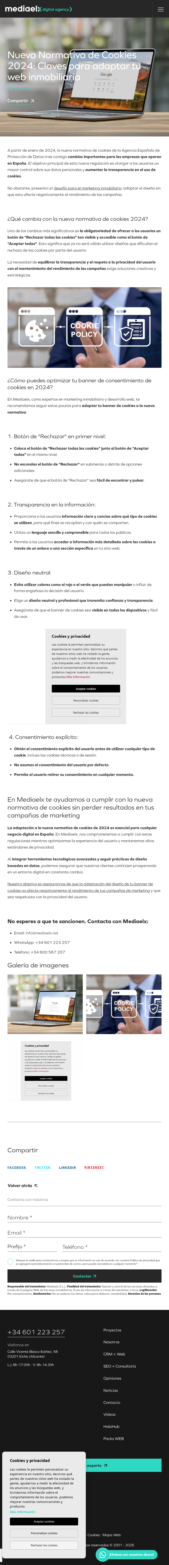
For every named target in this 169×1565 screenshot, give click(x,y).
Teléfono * (69, 1240)
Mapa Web (112, 1535)
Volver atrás (20, 1185)
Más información (22, 1512)
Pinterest (94, 1167)
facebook (16, 1167)
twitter (43, 1167)
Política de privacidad (142, 1260)
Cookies (94, 1535)
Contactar (82, 1276)
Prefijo (12, 1240)
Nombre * (14, 1211)
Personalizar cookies (44, 1533)
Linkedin (67, 1167)
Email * (12, 1226)
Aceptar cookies (44, 1521)
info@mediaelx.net (42, 933)
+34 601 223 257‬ (36, 1332)
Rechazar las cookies (44, 1545)
